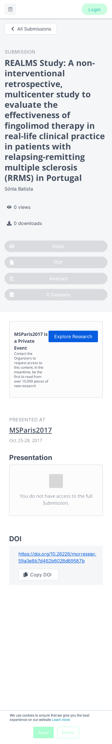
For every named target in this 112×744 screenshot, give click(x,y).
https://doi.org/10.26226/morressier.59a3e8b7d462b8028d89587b (57, 557)
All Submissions (34, 29)
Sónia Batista (19, 189)
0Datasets (58, 295)
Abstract (58, 278)
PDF (58, 262)
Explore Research (73, 336)
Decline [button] (68, 732)
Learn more (61, 719)
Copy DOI (40, 575)
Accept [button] (43, 732)
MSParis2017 (30, 430)
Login (94, 9)
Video (58, 246)
